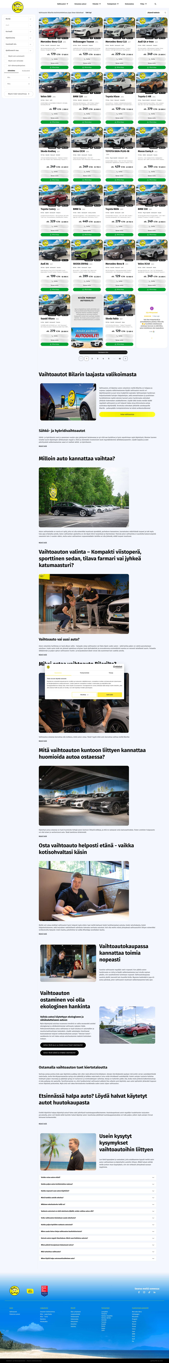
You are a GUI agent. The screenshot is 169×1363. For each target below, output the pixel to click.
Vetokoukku (44, 1321)
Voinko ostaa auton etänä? (50, 1177)
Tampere (104, 1314)
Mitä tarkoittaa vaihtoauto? (51, 1252)
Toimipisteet (111, 4)
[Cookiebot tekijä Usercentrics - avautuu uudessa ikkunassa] (114, 667)
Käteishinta (11, 70)
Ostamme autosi (80, 4)
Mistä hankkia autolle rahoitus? (52, 1198)
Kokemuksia (129, 4)
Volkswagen (135, 1314)
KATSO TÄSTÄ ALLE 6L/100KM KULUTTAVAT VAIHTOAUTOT (63, 1045)
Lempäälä (104, 1312)
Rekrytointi (74, 1321)
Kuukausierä (26, 71)
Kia (133, 1341)
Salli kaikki (109, 694)
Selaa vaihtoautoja (127, 414)
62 (120, 359)
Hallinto (73, 1326)
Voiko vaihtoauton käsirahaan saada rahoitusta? (58, 1218)
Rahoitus (43, 1319)
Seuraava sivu (103, 352)
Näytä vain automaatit (16, 56)
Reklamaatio (75, 1316)
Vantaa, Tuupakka (106, 1316)
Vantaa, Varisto (106, 1318)
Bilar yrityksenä (76, 1312)
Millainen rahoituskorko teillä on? (53, 1204)
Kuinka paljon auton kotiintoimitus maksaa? (57, 1184)
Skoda (134, 1326)
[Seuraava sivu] (125, 359)
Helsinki (103, 1320)
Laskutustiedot (75, 1314)
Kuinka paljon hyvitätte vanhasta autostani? (57, 1225)
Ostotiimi (73, 1324)
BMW (133, 1334)
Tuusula (103, 1322)
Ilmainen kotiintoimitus (47, 1312)
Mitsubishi (135, 1316)
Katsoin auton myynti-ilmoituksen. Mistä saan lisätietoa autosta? (64, 1238)
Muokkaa (83, 694)
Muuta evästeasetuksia (34, 1361)
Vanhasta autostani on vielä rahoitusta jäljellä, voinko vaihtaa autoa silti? (67, 1211)
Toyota (134, 1321)
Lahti (103, 1330)
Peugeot (134, 1319)
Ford (133, 1336)
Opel (133, 1331)
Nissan (134, 1324)
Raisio (103, 1326)
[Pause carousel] (152, 341)
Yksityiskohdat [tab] (84, 673)
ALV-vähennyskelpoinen (16, 65)
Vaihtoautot (61, 4)
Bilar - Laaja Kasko (46, 1314)
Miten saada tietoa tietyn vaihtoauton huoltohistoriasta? (61, 1231)
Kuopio (103, 1324)
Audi (133, 1339)
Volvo (134, 1329)
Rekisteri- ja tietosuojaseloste (15, 1361)
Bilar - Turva (44, 1316)
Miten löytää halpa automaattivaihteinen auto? (58, 1258)
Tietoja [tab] (111, 673)
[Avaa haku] (154, 4)
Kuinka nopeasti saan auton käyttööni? (55, 1191)
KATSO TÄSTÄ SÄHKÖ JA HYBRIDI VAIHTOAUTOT (59, 1053)
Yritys (142, 4)
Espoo (103, 1328)
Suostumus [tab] (58, 673)
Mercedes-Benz (137, 1312)
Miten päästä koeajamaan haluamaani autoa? (57, 1245)
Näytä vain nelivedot (15, 61)
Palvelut (95, 4)
